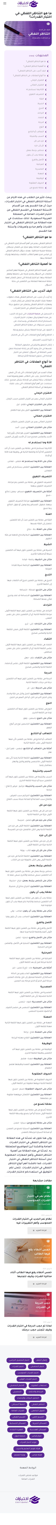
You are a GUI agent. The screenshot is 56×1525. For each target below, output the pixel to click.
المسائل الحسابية (18, 1423)
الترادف (40, 113)
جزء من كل (39, 141)
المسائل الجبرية (39, 1423)
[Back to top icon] (50, 1519)
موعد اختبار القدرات (28, 1442)
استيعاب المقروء (38, 1386)
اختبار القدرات (18, 1367)
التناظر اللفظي (38, 1405)
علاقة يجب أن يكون (35, 155)
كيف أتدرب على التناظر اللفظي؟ (32, 71)
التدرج (41, 108)
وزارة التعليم (19, 1455)
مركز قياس (36, 1436)
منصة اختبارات (33, 314)
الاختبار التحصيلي (17, 1386)
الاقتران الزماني (37, 80)
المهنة (41, 174)
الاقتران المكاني (37, 85)
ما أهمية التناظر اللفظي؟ (34, 66)
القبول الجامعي (38, 1411)
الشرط (41, 104)
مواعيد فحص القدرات (28, 1475)
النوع (41, 127)
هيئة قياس (37, 1455)
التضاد (41, 118)
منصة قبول (20, 1436)
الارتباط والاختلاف (35, 1392)
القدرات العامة (17, 1411)
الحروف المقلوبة (36, 183)
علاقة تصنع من (36, 188)
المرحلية (40, 164)
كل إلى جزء (39, 146)
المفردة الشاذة (16, 1430)
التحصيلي (17, 1392)
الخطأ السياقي (18, 1405)
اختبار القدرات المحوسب (28, 1373)
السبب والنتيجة (37, 136)
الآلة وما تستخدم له (35, 90)
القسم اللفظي (18, 1417)
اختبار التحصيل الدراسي (19, 1360)
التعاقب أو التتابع (36, 132)
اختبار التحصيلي (37, 1367)
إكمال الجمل (41, 1360)
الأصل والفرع (38, 160)
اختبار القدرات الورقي (28, 1379)
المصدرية (39, 169)
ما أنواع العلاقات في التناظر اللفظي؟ (29, 76)
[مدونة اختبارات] (28, 4)
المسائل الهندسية (38, 1430)
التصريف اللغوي (36, 94)
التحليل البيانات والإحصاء (28, 1398)
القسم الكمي (38, 1417)
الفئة (41, 99)
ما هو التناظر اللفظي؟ (36, 62)
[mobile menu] (5, 4)
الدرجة (41, 122)
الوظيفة (40, 178)
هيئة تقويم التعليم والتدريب (28, 1449)
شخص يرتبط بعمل (35, 150)
